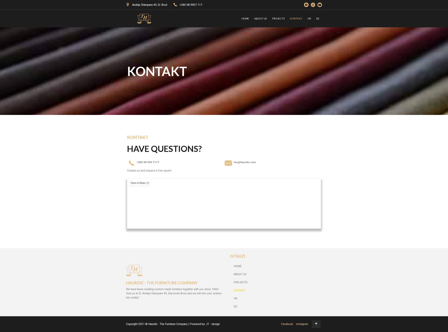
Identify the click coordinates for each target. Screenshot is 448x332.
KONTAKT (296, 18)
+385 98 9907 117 (191, 5)
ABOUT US (260, 18)
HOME (245, 18)
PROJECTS (278, 18)
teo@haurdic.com (245, 162)
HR (309, 18)
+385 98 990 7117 (148, 162)
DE (317, 18)
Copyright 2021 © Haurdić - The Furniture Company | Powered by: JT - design (173, 324)
